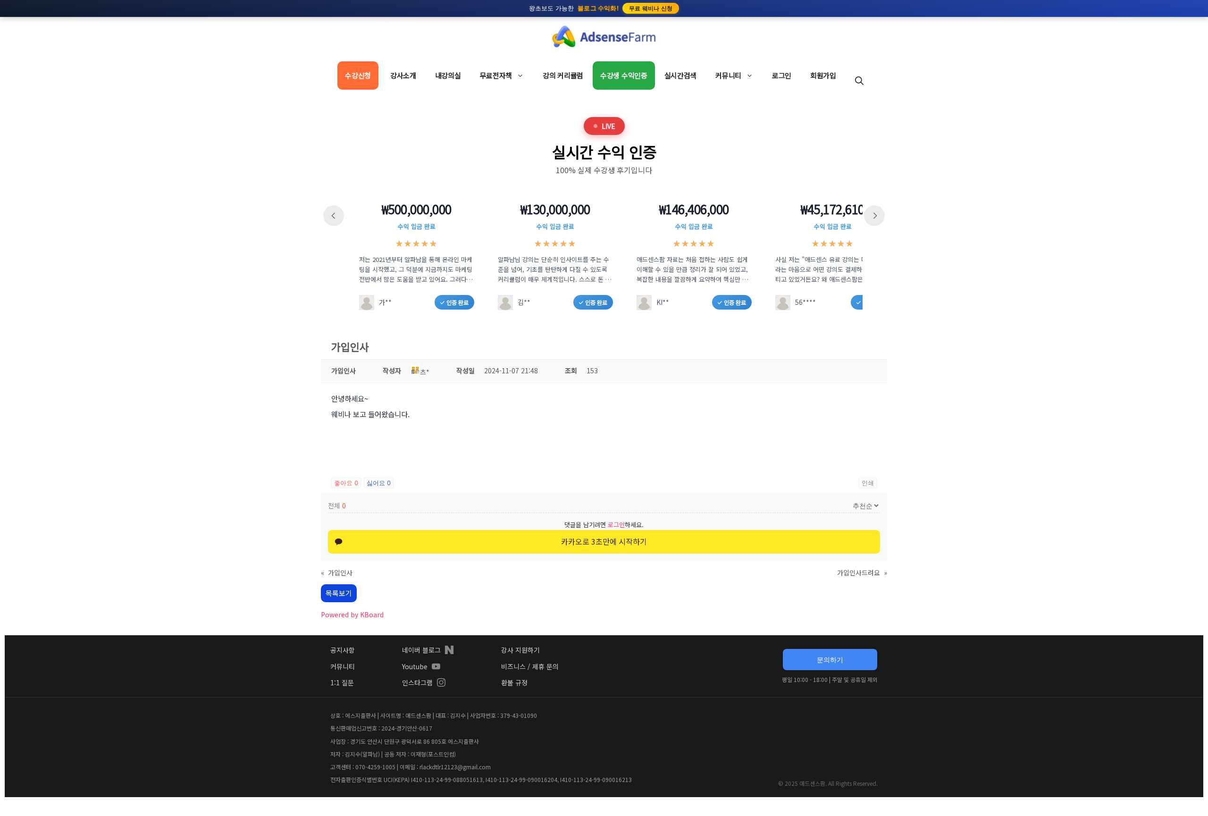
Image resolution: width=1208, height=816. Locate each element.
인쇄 (868, 483)
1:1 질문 (342, 682)
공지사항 (342, 650)
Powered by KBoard (352, 614)
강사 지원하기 (520, 650)
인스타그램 (417, 682)
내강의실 (448, 75)
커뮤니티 (728, 75)
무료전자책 (496, 75)
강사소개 (403, 75)
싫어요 (379, 483)
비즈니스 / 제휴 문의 (530, 666)
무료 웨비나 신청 (651, 8)
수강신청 (358, 75)
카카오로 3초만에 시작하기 (604, 541)
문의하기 (830, 660)
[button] (859, 80)
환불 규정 (514, 682)
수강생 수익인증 (623, 75)
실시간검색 (680, 75)
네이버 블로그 (421, 650)
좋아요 (346, 483)
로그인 (781, 75)
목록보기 (339, 593)
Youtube (415, 666)
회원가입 (823, 75)
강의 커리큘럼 (563, 75)
